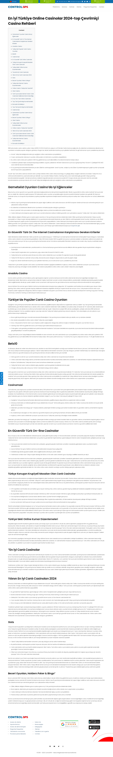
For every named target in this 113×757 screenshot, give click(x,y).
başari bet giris (75, 226)
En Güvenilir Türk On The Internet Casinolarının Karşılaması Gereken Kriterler (22, 41)
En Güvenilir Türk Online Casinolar (22, 59)
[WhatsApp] (89, 1)
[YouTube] (87, 1)
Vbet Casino (16, 91)
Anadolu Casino (17, 46)
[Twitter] (85, 1)
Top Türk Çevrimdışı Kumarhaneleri (22, 101)
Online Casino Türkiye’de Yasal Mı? (22, 88)
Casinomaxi (15, 57)
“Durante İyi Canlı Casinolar (20, 72)
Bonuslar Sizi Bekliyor (18, 104)
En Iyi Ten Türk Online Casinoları (21, 99)
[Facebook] (82, 1)
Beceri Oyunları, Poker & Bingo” (21, 80)
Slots (13, 78)
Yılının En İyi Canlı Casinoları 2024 (22, 75)
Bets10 (14, 54)
